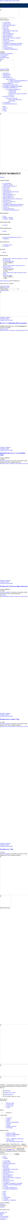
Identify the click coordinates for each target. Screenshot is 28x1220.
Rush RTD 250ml (7, 275)
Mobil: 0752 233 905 (10, 1092)
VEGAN (5, 46)
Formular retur (9, 1106)
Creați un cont (3, 1212)
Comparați (5, 1198)
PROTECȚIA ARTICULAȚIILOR (18, 93)
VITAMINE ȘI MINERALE (13, 89)
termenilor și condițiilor (22, 1147)
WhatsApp (7, 1090)
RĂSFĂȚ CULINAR (11, 98)
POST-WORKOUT (8, 35)
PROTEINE (6, 39)
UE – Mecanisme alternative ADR (14, 1141)
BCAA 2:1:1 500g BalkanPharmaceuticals (13, 323)
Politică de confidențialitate (12, 1134)
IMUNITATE (6, 32)
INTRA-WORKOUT (8, 33)
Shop (8, 280)
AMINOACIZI (7, 24)
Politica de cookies (10, 1136)
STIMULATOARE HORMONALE (12, 45)
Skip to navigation (4, 0)
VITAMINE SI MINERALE (10, 49)
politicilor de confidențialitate (9, 1148)
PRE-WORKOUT (7, 36)
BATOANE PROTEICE (9, 25)
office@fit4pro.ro (9, 1094)
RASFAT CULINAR (8, 40)
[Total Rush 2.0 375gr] (15, 267)
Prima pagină (3, 280)
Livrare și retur (9, 1104)
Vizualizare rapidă (4, 318)
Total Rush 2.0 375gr (8, 268)
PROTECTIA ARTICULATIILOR (12, 38)
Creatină (8, 1119)
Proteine (8, 1120)
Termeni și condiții (10, 1133)
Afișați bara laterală (4, 286)
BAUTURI (6, 26)
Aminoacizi (9, 1118)
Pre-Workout (9, 1127)
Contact (8, 1107)
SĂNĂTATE (12, 92)
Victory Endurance (7, 47)
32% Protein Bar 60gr (8, 261)
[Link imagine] (12, 1082)
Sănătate (8, 1125)
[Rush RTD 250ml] (15, 274)
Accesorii (8, 1123)
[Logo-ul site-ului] (9, 16)
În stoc (4, 252)
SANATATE (6, 42)
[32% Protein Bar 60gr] (15, 260)
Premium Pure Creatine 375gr (9, 719)
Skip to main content (14, 0)
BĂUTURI (12, 101)
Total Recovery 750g (6, 849)
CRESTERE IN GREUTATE (10, 31)
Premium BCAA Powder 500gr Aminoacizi (13, 586)
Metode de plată (10, 1103)
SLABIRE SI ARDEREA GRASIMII (12, 43)
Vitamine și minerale (11, 1126)
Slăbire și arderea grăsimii (12, 1122)
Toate (4, 216)
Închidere (2, 177)
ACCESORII (6, 22)
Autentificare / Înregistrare (9, 1200)
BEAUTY (5, 28)
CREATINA (6, 29)
